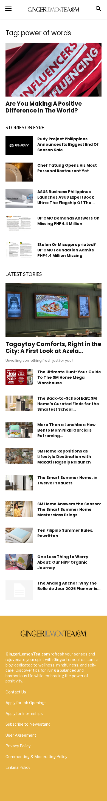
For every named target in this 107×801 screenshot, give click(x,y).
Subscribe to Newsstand (27, 724)
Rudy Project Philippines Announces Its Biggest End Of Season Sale (68, 144)
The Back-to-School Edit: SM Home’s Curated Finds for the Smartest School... (68, 404)
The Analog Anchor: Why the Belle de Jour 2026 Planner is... (68, 585)
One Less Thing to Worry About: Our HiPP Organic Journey (62, 562)
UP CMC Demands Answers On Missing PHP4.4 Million (68, 220)
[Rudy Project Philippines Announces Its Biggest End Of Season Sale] (19, 145)
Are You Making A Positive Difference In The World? (43, 107)
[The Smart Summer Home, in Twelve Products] (19, 482)
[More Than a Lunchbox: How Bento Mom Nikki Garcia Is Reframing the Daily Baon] (19, 429)
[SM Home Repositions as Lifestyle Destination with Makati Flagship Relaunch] (19, 456)
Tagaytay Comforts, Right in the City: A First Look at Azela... (53, 347)
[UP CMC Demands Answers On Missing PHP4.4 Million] (19, 223)
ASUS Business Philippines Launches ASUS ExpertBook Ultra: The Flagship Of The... (66, 197)
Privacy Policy (17, 746)
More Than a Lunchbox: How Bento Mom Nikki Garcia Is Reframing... (66, 430)
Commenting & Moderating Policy (36, 756)
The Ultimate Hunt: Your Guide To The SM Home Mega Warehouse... (69, 377)
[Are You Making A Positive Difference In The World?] (53, 70)
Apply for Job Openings (26, 702)
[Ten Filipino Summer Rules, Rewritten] (19, 535)
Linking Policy (17, 767)
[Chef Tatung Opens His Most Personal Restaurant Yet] (19, 172)
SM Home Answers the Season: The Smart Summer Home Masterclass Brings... (69, 509)
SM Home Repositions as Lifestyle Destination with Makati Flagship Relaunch (64, 456)
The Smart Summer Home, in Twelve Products (67, 480)
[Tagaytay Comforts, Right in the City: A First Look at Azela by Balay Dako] (53, 310)
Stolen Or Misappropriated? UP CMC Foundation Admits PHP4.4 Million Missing (66, 250)
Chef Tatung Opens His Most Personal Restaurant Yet (67, 168)
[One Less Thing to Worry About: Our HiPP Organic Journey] (19, 561)
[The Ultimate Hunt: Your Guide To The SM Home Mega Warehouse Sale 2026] (19, 377)
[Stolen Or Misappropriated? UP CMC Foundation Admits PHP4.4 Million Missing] (19, 249)
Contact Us (15, 692)
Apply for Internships (24, 713)
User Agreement (20, 735)
